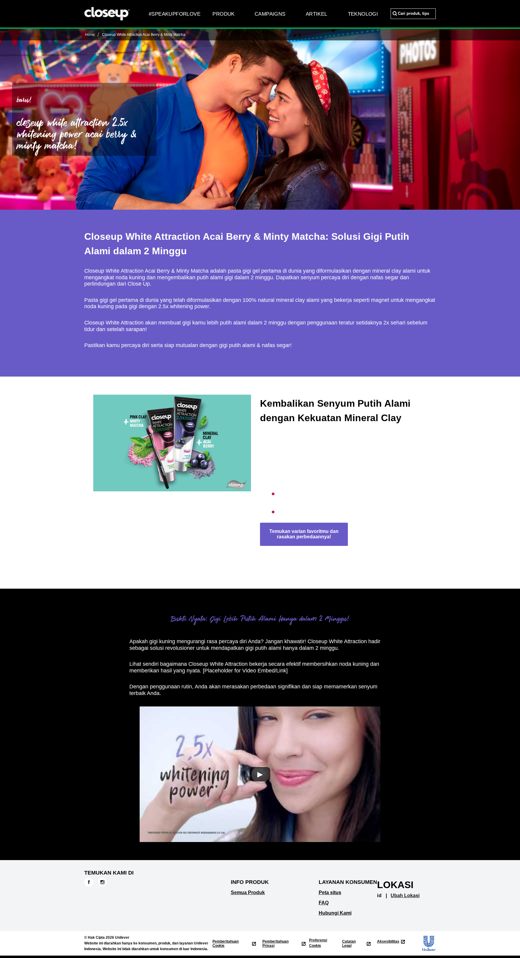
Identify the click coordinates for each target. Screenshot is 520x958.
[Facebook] (88, 881)
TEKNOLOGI (363, 14)
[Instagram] (102, 881)
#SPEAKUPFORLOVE (174, 14)
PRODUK (223, 14)
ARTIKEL (316, 14)
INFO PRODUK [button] (250, 882)
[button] (260, 774)
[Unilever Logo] (426, 943)
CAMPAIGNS (270, 14)
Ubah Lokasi (405, 895)
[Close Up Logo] (106, 13)
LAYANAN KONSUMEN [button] (348, 882)
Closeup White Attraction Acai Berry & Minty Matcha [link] (143, 35)
